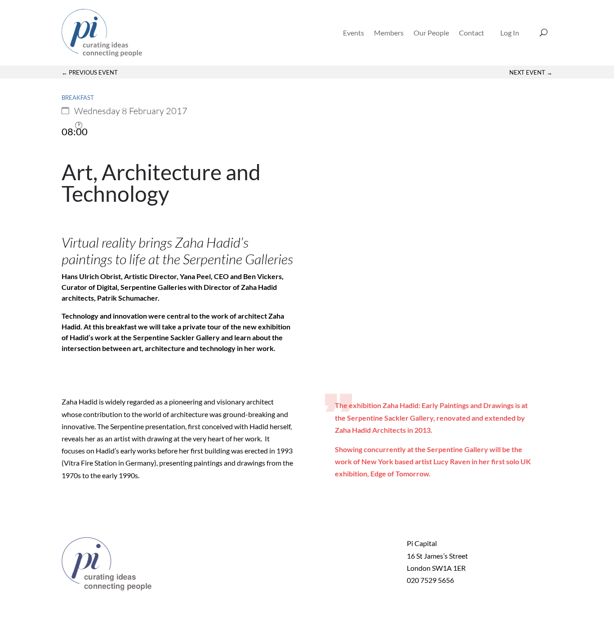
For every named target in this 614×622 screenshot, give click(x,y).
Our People (431, 32)
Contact (471, 32)
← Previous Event (90, 72)
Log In (509, 32)
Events (353, 32)
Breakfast (78, 97)
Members (389, 32)
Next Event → (530, 72)
